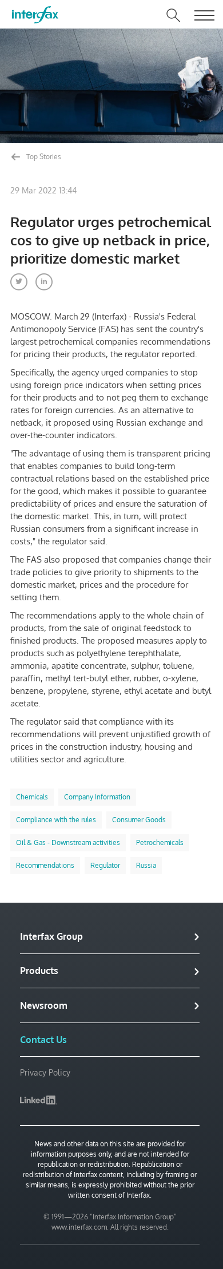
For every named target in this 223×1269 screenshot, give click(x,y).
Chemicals (32, 797)
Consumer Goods (139, 819)
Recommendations (45, 865)
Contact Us (43, 1039)
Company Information (97, 797)
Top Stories (43, 156)
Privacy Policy (45, 1072)
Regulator (105, 865)
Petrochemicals (160, 842)
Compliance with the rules (56, 819)
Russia (146, 865)
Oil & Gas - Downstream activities (68, 842)
